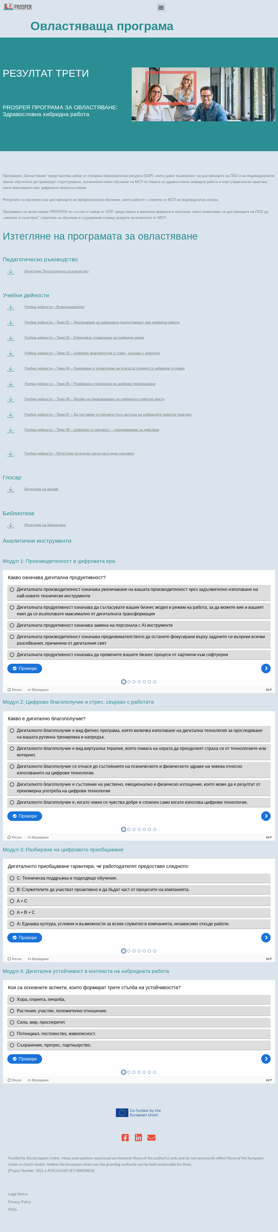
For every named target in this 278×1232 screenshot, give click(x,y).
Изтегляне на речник (41, 489)
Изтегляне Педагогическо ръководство (56, 271)
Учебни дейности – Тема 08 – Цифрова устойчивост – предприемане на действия (91, 430)
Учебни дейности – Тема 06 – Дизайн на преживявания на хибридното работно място (94, 399)
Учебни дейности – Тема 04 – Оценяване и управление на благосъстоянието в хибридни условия (104, 368)
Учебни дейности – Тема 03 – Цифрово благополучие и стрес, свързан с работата (92, 353)
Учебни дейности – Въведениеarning (54, 307)
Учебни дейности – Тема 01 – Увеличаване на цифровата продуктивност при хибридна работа (101, 322)
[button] (161, 7)
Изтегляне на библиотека (45, 525)
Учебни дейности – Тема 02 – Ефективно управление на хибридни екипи (84, 338)
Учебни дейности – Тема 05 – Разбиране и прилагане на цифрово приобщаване (89, 384)
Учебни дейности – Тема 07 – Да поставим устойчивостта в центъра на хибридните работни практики (107, 414)
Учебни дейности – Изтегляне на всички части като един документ (79, 453)
